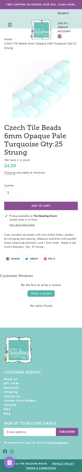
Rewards (10, 405)
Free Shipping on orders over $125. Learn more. (41, 4)
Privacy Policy (63, 463)
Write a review (41, 293)
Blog (7, 413)
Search (63, 13)
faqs (7, 409)
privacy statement (57, 442)
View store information (22, 225)
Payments (11, 388)
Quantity (9, 185)
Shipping (9, 172)
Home (8, 39)
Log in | (63, 23)
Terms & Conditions (41, 468)
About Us (11, 379)
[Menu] (10, 25)
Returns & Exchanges (20, 400)
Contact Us (12, 396)
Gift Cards (11, 383)
